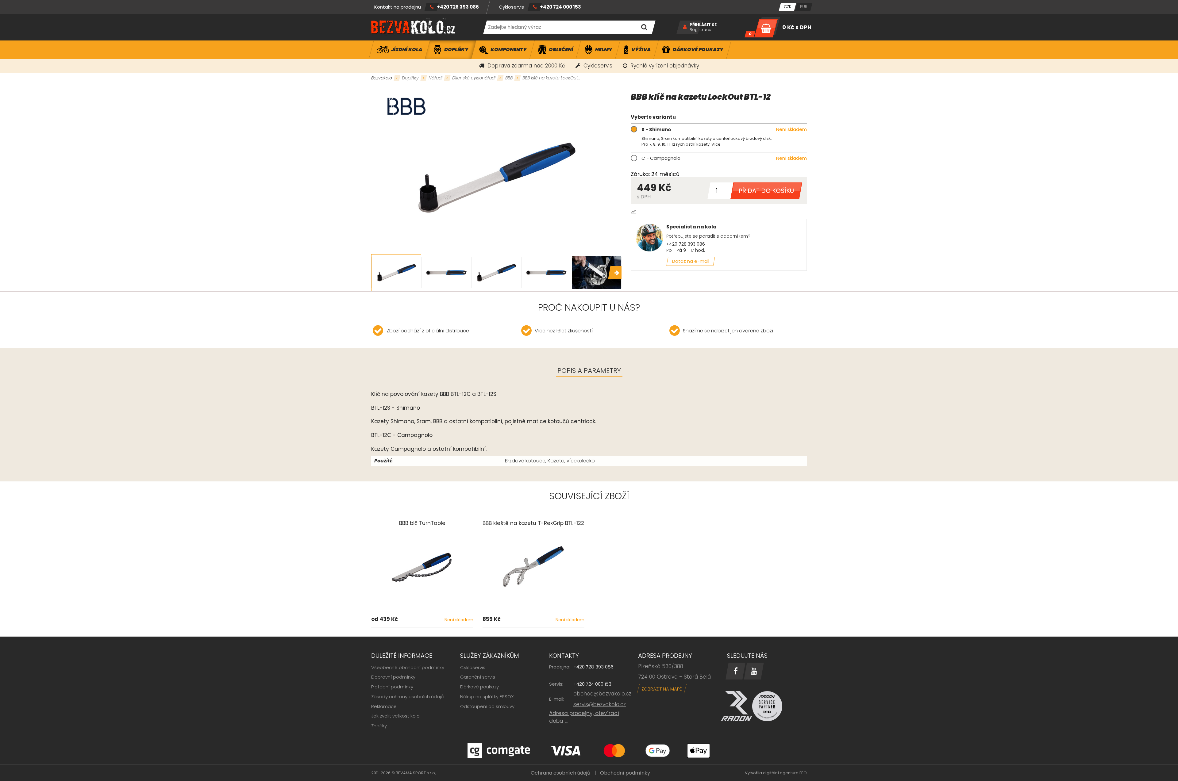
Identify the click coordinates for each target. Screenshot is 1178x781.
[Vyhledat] (644, 27)
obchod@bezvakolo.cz (602, 693)
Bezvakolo (381, 78)
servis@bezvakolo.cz (599, 704)
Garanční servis (477, 677)
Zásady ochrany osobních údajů (407, 696)
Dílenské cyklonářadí (473, 78)
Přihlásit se (703, 24)
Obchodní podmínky (625, 772)
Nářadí (435, 78)
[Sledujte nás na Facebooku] (735, 671)
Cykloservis (511, 7)
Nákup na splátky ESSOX (487, 696)
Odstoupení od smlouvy (487, 706)
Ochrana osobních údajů (560, 772)
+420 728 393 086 (458, 7)
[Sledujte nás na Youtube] (754, 671)
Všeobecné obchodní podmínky (407, 667)
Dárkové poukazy (479, 686)
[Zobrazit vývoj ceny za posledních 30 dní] (633, 211)
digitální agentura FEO (785, 773)
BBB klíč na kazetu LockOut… (551, 78)
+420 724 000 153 (560, 7)
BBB (509, 78)
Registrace (700, 29)
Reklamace (384, 706)
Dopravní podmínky (393, 677)
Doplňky (410, 78)
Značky (379, 725)
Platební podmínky (392, 686)
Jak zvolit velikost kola (395, 716)
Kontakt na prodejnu (397, 7)
